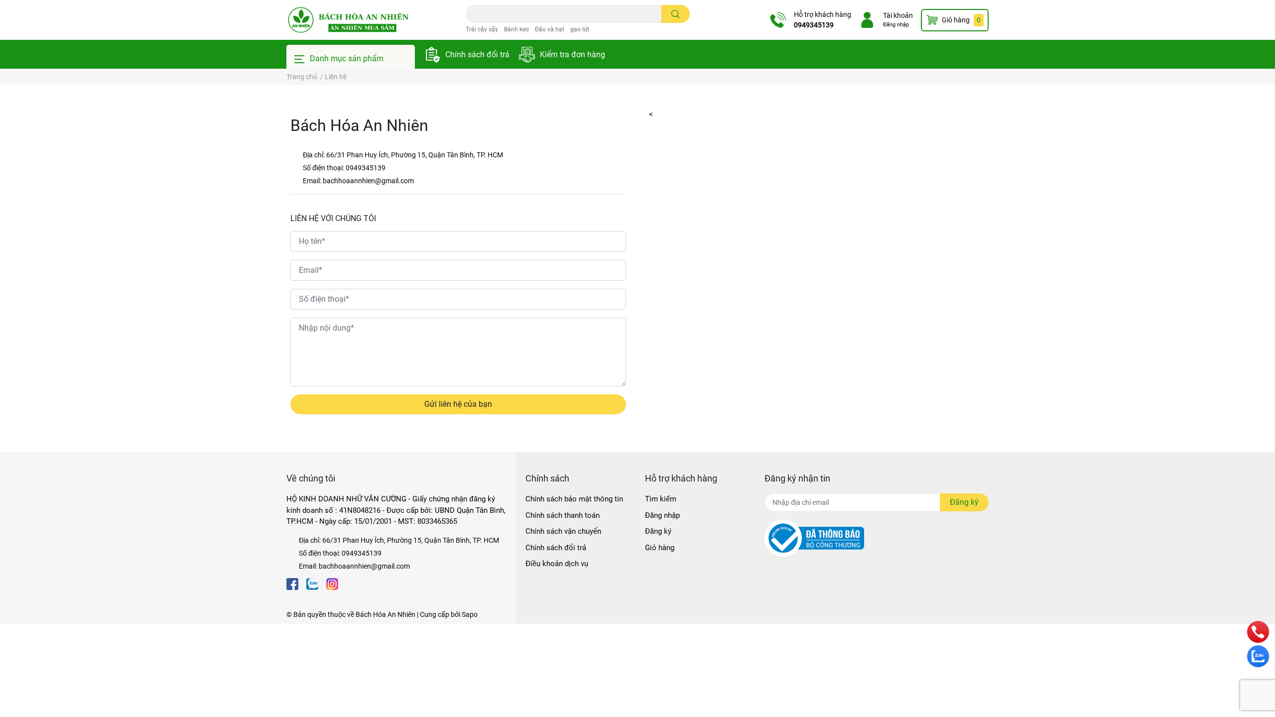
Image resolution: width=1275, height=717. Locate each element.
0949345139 (814, 25)
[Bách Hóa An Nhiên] (348, 20)
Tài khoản (898, 15)
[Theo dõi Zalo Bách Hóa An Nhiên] (312, 583)
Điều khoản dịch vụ (556, 563)
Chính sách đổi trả (477, 54)
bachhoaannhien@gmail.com (368, 181)
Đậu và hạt (549, 29)
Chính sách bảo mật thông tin (574, 498)
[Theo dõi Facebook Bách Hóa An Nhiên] (292, 583)
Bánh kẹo (516, 29)
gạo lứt (579, 29)
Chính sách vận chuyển (563, 531)
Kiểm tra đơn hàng (572, 54)
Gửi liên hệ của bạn (458, 404)
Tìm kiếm (660, 498)
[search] (675, 14)
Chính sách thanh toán (562, 515)
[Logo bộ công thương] (814, 537)
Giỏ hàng (659, 547)
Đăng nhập (896, 24)
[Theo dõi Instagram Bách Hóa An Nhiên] (332, 583)
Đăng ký (658, 531)
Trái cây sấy (482, 29)
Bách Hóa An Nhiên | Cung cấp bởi (409, 614)
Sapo (470, 614)
